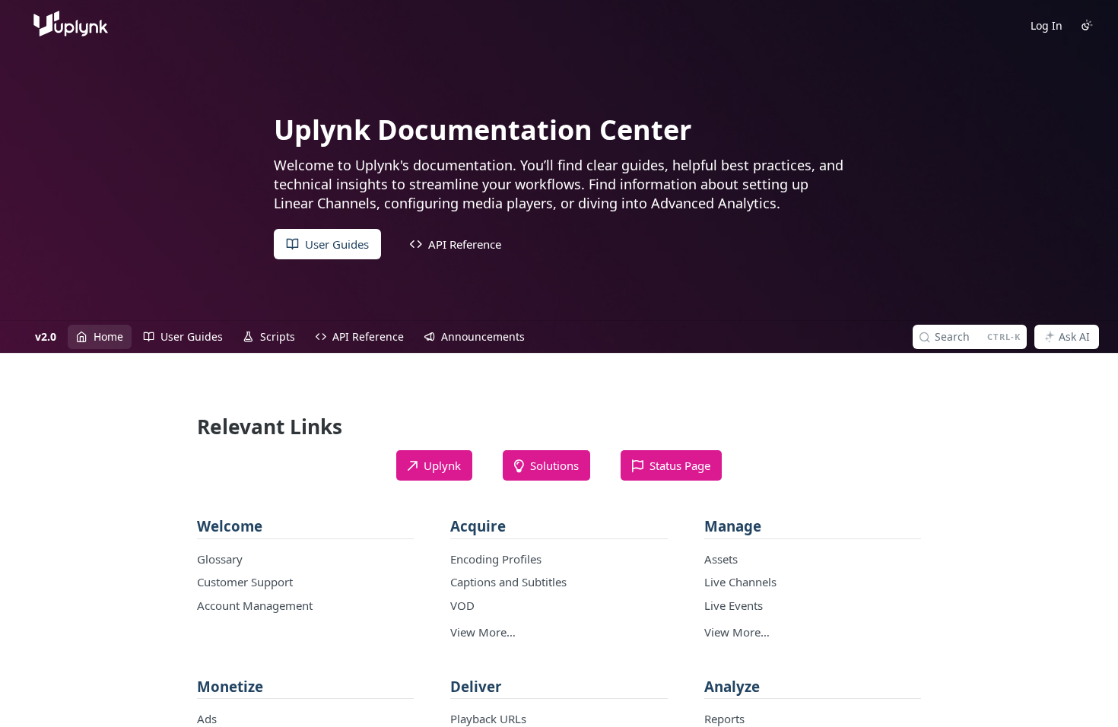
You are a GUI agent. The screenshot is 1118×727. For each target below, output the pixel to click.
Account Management (255, 605)
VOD (462, 605)
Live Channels (740, 581)
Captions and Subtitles (508, 581)
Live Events (733, 605)
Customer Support (245, 581)
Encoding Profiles (496, 559)
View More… (483, 632)
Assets (721, 559)
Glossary (220, 559)
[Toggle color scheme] (1087, 25)
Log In (1046, 25)
